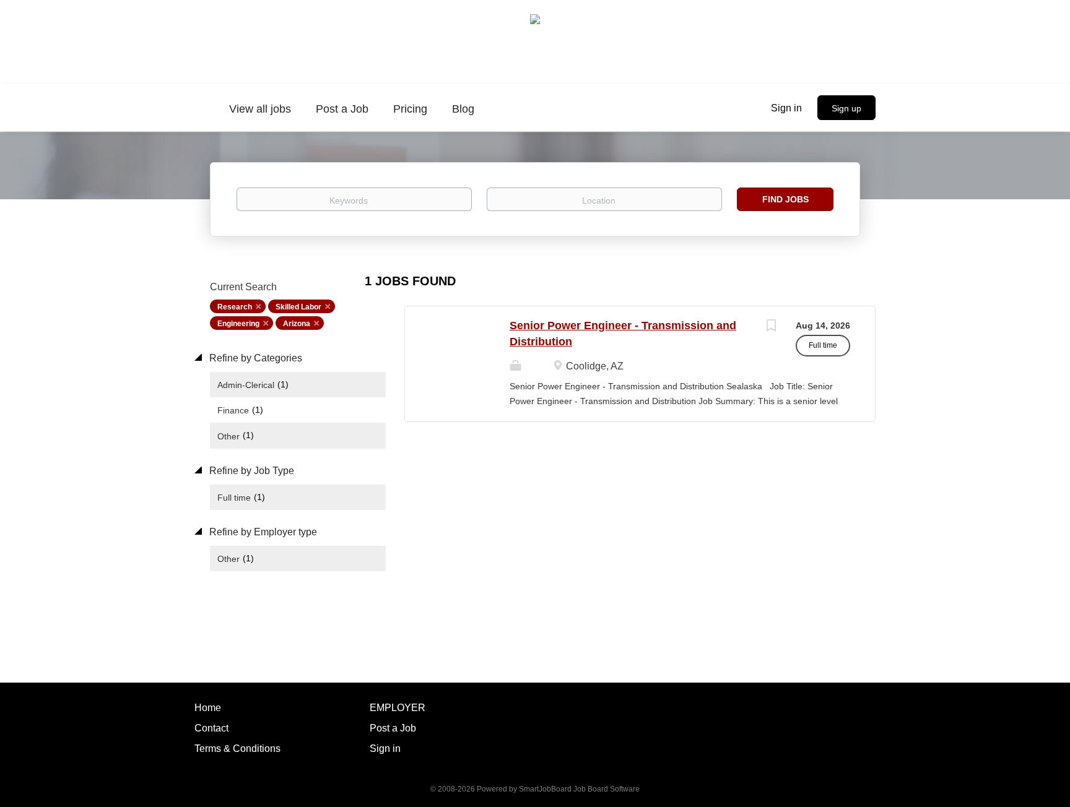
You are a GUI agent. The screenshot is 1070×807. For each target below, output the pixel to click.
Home (207, 707)
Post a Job (393, 728)
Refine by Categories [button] (254, 358)
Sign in (786, 108)
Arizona (296, 323)
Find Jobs (785, 199)
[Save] (771, 327)
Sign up (846, 108)
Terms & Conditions (237, 748)
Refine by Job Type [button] (250, 470)
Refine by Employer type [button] (262, 532)
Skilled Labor (298, 307)
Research (234, 307)
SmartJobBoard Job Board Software (579, 789)
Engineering (238, 323)
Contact (211, 728)
